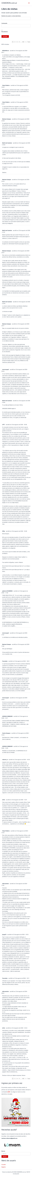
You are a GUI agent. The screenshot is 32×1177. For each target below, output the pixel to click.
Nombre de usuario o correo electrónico (11, 16)
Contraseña (4, 23)
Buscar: (3, 1151)
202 (23, 42)
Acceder (3, 1164)
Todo (28, 42)
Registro (3, 1167)
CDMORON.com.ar (9, 3)
